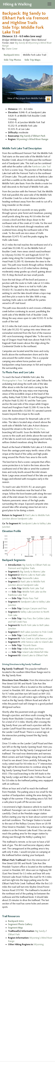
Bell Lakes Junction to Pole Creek (37, 632)
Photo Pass (39, 429)
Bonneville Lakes (30, 578)
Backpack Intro (12, 55)
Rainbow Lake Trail (41, 166)
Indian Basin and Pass (33, 648)
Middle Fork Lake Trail (34, 55)
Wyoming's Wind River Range (32, 139)
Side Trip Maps (32, 60)
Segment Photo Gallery (20, 924)
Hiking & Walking (17, 4)
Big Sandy (20, 43)
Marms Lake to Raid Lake (33, 575)
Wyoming (39, 944)
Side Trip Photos (12, 60)
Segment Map (15, 927)
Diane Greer (11, 48)
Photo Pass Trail (30, 598)
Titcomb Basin (29, 645)
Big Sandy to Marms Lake (32, 571)
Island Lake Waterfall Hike (35, 652)
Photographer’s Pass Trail (14, 380)
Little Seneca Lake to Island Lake (37, 642)
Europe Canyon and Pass (34, 608)
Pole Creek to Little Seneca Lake (36, 638)
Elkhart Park (39, 136)
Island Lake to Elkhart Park (35, 655)
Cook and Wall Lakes (32, 635)
